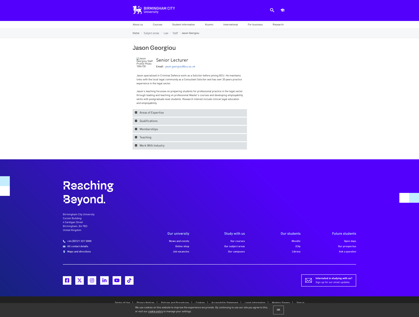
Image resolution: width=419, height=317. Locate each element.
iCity (298, 246)
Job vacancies (181, 251)
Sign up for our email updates (334, 280)
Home (136, 33)
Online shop (182, 246)
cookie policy (155, 311)
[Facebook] (67, 280)
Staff (175, 33)
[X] (79, 280)
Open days (350, 241)
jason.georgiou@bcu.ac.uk (180, 66)
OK (278, 310)
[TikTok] (129, 280)
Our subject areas (234, 246)
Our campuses (236, 251)
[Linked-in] (104, 280)
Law (166, 33)
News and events (179, 241)
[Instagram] (92, 280)
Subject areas (151, 33)
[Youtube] (117, 280)
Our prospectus (347, 246)
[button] (138, 24)
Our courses (237, 241)
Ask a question (347, 251)
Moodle (296, 241)
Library (296, 251)
